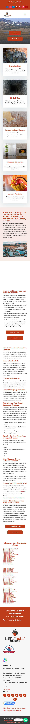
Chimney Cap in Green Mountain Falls (10, 572)
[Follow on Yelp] (26, 7)
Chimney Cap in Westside (8, 599)
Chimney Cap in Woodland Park (9, 601)
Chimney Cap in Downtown (8, 560)
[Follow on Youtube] (16, 7)
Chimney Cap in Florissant (8, 565)
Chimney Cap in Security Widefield (10, 591)
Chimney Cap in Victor (7, 598)
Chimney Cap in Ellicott (7, 562)
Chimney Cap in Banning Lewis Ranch (10, 548)
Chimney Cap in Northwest (8, 580)
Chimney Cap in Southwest (8, 595)
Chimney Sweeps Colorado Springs (13, 720)
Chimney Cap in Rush (7, 590)
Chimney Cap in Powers (8, 588)
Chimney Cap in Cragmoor (8, 557)
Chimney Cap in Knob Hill (8, 575)
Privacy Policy (19, 722)
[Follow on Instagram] (10, 7)
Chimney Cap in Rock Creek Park (9, 589)
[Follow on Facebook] (7, 7)
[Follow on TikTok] (23, 7)
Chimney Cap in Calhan (7, 552)
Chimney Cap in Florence (8, 564)
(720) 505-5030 (17, 2)
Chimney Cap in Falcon (7, 563)
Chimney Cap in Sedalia (7, 592)
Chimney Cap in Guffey (7, 573)
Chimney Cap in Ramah (7, 588)
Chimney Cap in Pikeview (8, 584)
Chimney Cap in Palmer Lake (8, 582)
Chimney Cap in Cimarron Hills (9, 556)
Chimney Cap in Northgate (8, 579)
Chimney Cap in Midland (8, 578)
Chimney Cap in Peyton (7, 583)
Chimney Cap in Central (7, 555)
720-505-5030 (22, 492)
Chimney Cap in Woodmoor (8, 602)
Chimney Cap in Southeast (8, 594)
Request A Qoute (15, 332)
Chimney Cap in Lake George (8, 576)
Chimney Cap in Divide (7, 559)
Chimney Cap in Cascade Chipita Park (10, 554)
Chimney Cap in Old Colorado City (10, 581)
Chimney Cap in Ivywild (7, 574)
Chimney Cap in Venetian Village (9, 597)
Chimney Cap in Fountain (8, 569)
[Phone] (25, 720)
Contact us (15, 39)
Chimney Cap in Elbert (7, 561)
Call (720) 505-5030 (15, 526)
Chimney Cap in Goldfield (8, 571)
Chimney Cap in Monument (8, 578)
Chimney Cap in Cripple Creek (9, 558)
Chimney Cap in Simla (7, 593)
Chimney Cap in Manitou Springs (9, 577)
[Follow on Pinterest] (20, 7)
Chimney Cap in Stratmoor (8, 596)
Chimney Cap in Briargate (8, 550)
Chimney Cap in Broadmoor (8, 551)
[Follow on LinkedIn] (13, 7)
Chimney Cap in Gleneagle (8, 570)
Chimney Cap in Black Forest (8, 549)
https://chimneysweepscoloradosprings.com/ (13, 498)
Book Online (15, 338)
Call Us (15, 33)
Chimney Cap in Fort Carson (8, 568)
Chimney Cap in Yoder (7, 603)
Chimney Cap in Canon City (8, 553)
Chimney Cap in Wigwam (8, 600)
